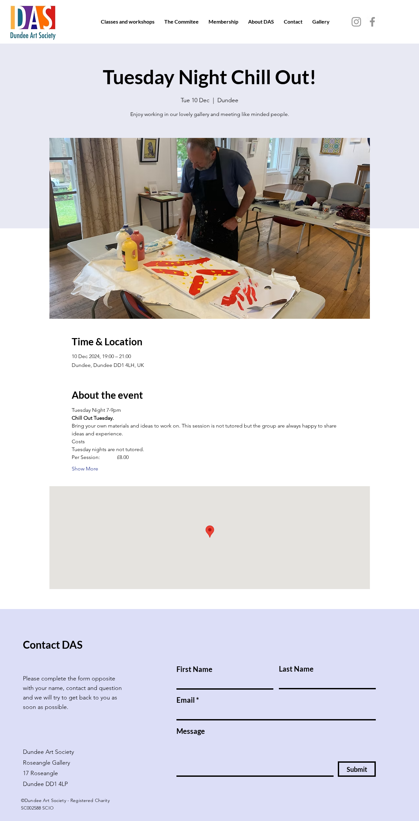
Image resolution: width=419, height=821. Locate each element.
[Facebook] (372, 21)
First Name (194, 669)
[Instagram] (356, 21)
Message (190, 731)
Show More (85, 469)
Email (185, 700)
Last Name (296, 669)
